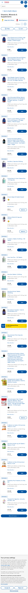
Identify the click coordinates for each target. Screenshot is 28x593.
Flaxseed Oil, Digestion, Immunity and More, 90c (16, 499)
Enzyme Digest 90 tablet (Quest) (15, 197)
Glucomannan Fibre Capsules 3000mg (15, 335)
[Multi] (8, 200)
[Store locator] (25, 2)
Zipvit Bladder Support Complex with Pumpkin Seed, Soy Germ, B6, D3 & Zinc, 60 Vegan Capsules (16, 79)
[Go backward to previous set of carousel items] (22, 24)
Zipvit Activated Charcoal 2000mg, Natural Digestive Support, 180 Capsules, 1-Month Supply (16, 59)
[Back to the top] (15, 521)
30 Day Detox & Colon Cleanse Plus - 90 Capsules (16, 179)
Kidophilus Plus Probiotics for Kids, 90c (16, 481)
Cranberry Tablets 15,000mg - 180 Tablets (16, 239)
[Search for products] (25, 6)
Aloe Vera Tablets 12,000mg (14, 274)
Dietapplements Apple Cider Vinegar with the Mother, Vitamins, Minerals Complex (16, 380)
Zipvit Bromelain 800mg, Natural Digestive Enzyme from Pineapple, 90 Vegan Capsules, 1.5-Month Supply (16, 99)
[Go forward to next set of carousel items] (25, 24)
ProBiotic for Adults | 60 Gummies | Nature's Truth (16, 425)
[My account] (22, 2)
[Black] (8, 408)
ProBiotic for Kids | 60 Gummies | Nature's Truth (16, 462)
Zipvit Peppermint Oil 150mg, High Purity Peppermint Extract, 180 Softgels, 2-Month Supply (16, 39)
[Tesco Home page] (6, 2)
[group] (8, 20)
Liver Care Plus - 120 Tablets (14, 257)
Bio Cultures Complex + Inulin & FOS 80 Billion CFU (15, 310)
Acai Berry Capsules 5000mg (15, 161)
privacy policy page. (5, 565)
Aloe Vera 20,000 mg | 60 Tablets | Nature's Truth (16, 444)
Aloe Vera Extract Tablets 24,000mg (13, 292)
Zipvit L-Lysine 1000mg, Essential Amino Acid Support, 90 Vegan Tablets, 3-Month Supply (16, 120)
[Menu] (2, 2)
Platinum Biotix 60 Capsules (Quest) (14, 217)
